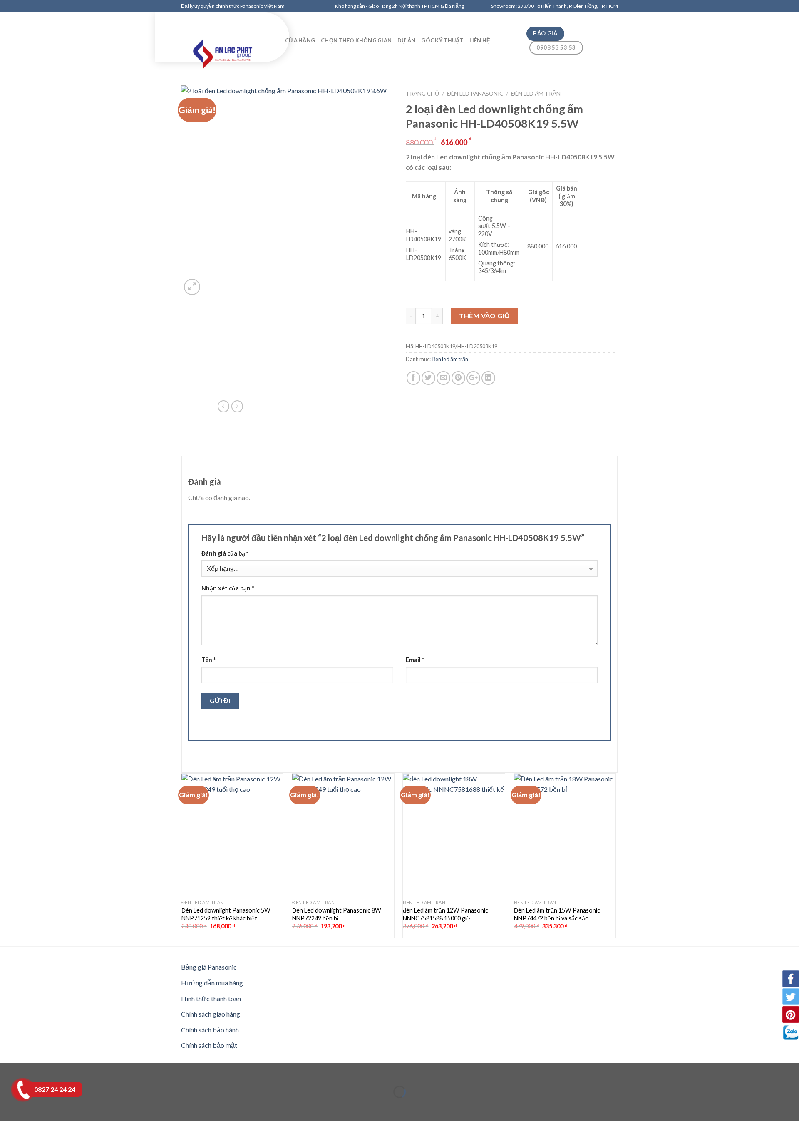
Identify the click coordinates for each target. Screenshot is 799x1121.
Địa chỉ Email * (270, 130)
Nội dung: (264, 160)
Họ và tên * (266, 70)
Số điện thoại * (271, 100)
